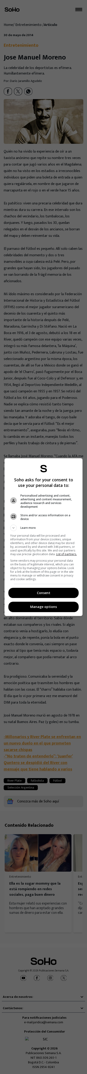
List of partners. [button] (66, 554)
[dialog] (43, 537)
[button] (43, 528)
